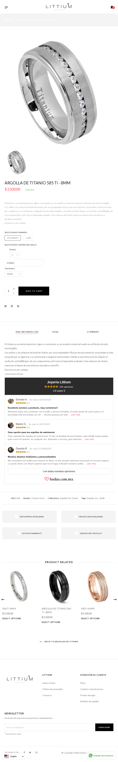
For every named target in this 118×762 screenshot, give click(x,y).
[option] (59, 93)
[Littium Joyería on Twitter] (30, 752)
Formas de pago (87, 695)
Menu (7, 7)
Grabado (10, 263)
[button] (13, 756)
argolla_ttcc (93, 498)
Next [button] (115, 599)
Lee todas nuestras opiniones (59, 471)
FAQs (55, 332)
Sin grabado (12, 238)
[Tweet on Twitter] (11, 306)
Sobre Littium (48, 683)
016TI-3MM (9, 608)
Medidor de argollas (89, 701)
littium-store (38, 498)
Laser (28, 238)
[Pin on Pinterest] (18, 306)
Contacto (47, 695)
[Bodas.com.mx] (59, 480)
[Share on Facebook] (6, 306)
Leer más (75, 414)
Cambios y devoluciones (91, 689)
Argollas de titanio (69, 498)
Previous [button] (3, 599)
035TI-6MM (87, 608)
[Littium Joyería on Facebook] (24, 752)
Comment (93, 332)
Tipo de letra (10, 268)
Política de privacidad (52, 689)
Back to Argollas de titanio (61, 641)
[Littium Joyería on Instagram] (36, 752)
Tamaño (12, 249)
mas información (27, 332)
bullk (102, 498)
